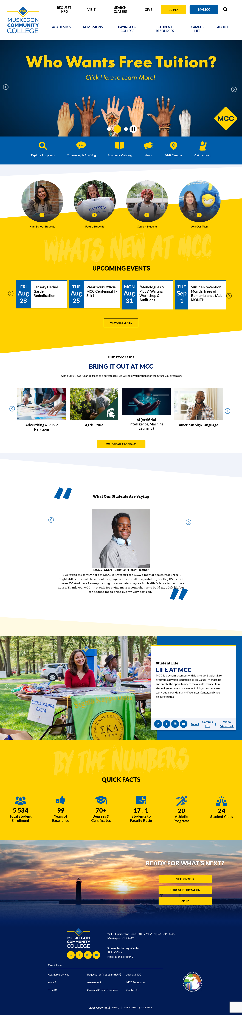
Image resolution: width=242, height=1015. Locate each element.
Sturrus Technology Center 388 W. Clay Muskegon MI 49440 (123, 947)
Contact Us (132, 984)
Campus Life (197, 29)
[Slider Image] (121, 88)
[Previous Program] (13, 410)
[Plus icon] (42, 215)
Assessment (94, 976)
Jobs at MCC (133, 968)
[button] (7, 88)
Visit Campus (173, 155)
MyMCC (204, 10)
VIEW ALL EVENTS (121, 322)
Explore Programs (43, 155)
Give (148, 10)
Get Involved (202, 155)
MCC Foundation (136, 976)
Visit (91, 10)
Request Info (64, 9)
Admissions (93, 27)
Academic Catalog (120, 155)
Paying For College (127, 29)
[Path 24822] (183, 718)
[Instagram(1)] (175, 718)
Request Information (185, 884)
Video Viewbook (227, 718)
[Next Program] (229, 410)
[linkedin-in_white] (158, 718)
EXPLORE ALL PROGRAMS (121, 444)
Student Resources (165, 29)
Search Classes (120, 9)
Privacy (115, 1002)
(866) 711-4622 (165, 928)
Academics (61, 27)
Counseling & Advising (81, 155)
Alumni (52, 976)
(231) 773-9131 (146, 928)
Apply (174, 9)
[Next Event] (230, 294)
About (222, 27)
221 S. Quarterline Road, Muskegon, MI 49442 (122, 930)
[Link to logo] (192, 976)
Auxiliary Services (58, 968)
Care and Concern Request (102, 984)
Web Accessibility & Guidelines (138, 1002)
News (148, 155)
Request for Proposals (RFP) (104, 968)
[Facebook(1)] (166, 718)
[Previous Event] (12, 294)
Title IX (52, 984)
